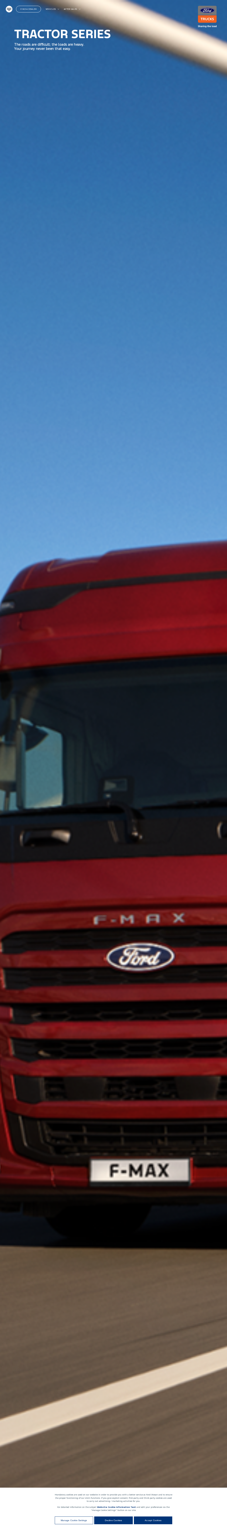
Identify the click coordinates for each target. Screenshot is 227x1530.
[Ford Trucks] (209, 17)
